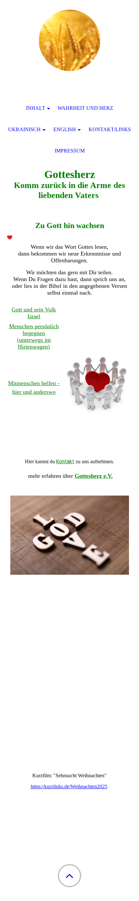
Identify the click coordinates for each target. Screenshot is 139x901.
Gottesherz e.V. (94, 476)
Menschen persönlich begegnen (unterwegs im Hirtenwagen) (34, 336)
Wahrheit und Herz (85, 108)
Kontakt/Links (110, 129)
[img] (69, 40)
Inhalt (35, 108)
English (64, 129)
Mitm (14, 383)
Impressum (70, 150)
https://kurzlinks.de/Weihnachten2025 (69, 786)
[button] (69, 875)
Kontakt (65, 461)
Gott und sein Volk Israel (34, 313)
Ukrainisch (24, 129)
